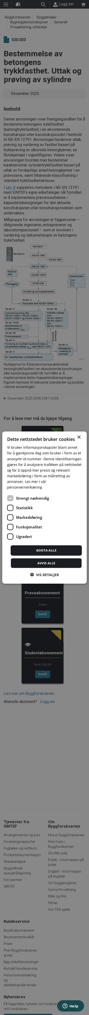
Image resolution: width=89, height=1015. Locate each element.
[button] (44, 574)
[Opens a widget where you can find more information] (70, 1006)
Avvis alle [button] (46, 563)
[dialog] (44, 508)
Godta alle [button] (46, 550)
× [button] (79, 437)
